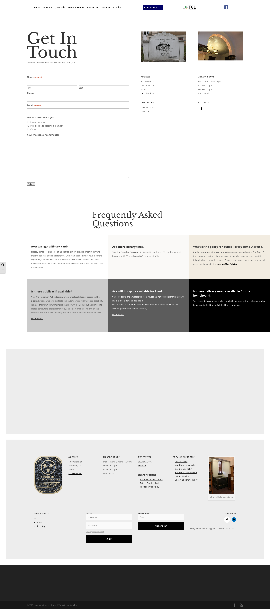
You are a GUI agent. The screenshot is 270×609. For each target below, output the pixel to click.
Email (34, 105)
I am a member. (38, 122)
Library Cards (181, 461)
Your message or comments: (43, 134)
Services (105, 7)
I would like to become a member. (46, 125)
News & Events (76, 7)
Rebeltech (74, 605)
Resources (92, 7)
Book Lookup (40, 526)
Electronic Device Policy (186, 472)
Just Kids (60, 7)
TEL (35, 518)
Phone (30, 93)
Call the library (223, 305)
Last (81, 87)
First (29, 87)
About (46, 7)
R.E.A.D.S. (38, 522)
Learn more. (37, 318)
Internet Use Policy (183, 469)
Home (37, 7)
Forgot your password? (95, 532)
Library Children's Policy (186, 480)
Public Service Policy (149, 486)
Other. (33, 129)
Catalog (117, 7)
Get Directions (147, 93)
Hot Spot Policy (182, 476)
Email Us (145, 111)
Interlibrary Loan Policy (185, 465)
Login (108, 539)
